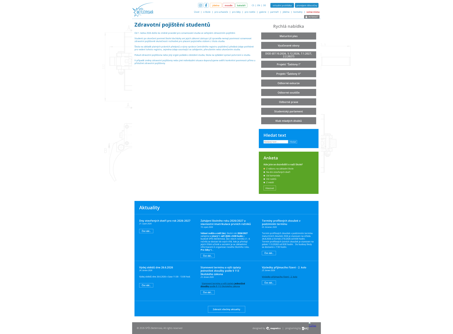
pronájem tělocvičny (306, 5)
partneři (274, 12)
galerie (262, 12)
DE (264, 5)
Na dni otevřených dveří (278, 172)
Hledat (292, 141)
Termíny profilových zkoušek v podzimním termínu (281, 222)
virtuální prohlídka (282, 5)
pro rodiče (250, 12)
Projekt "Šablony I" (289, 64)
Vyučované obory (289, 45)
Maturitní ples (289, 36)
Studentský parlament (288, 111)
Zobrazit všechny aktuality (226, 309)
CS (253, 5)
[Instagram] (200, 5)
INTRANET (313, 16)
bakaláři (241, 5)
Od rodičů (271, 179)
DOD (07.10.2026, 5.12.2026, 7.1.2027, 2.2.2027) (288, 55)
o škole (206, 12)
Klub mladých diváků (288, 120)
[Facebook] (206, 5)
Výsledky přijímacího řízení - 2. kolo (284, 267)
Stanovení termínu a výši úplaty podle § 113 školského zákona (223, 285)
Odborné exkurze (289, 83)
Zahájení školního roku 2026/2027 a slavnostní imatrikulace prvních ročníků (226, 222)
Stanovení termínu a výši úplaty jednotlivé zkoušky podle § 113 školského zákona (221, 271)
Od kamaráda (273, 175)
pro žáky (236, 12)
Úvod (196, 12)
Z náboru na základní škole (280, 168)
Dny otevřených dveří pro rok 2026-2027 (164, 220)
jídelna (286, 12)
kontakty (297, 12)
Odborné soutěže (289, 92)
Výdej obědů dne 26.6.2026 (156, 267)
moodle (229, 5)
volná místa (312, 12)
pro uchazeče (221, 12)
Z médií (270, 182)
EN (258, 5)
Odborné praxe (288, 102)
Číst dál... (146, 231)
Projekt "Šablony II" (288, 73)
